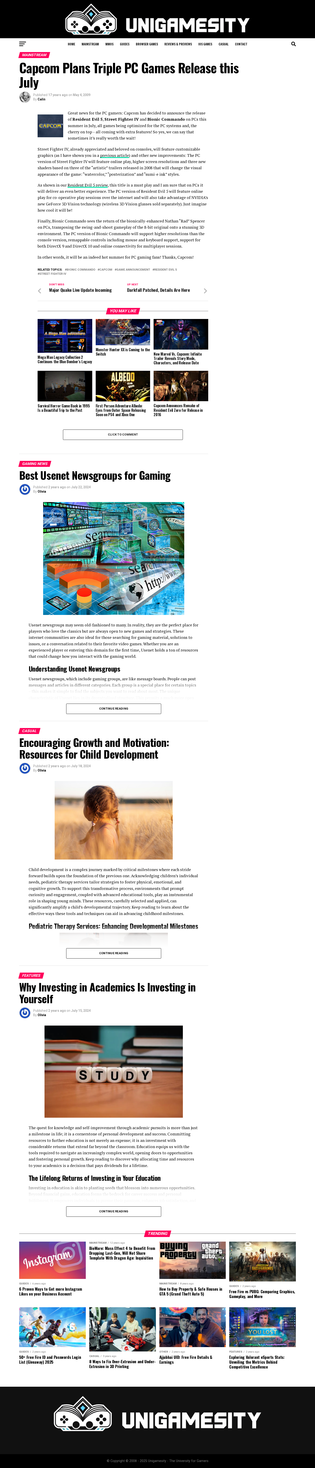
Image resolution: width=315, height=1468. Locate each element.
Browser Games (147, 43)
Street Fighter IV (52, 273)
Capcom (105, 269)
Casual (224, 43)
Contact (241, 43)
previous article (114, 155)
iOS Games (205, 43)
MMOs (109, 43)
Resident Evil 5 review (88, 185)
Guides (124, 43)
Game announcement (133, 269)
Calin (41, 99)
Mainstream (90, 43)
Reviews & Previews (178, 43)
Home (71, 43)
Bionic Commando (81, 269)
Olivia (42, 491)
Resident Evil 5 (165, 269)
